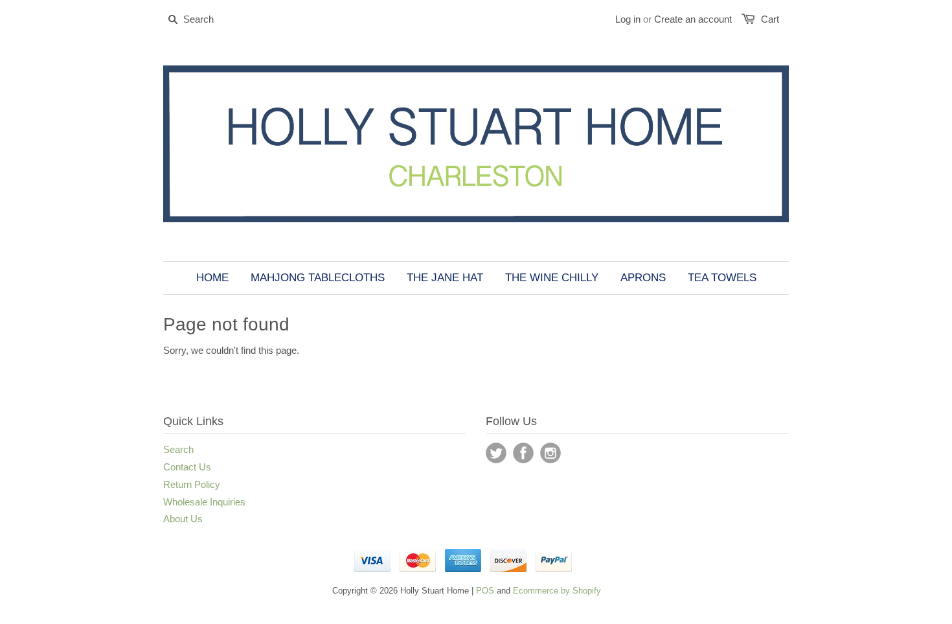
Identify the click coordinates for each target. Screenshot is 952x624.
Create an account (693, 19)
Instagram (550, 453)
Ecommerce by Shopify (557, 590)
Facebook (523, 453)
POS (485, 590)
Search (178, 449)
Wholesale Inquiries (204, 501)
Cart (770, 19)
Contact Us (187, 466)
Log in (627, 19)
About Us (183, 518)
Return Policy (191, 484)
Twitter (496, 453)
